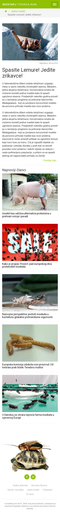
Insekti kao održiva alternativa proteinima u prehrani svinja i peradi (26, 215)
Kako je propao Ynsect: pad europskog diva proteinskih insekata (27, 265)
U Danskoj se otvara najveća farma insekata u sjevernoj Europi (28, 416)
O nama (30, 494)
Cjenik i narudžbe (16, 489)
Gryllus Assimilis (20, 485)
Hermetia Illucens (39, 485)
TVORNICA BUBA (19, 4)
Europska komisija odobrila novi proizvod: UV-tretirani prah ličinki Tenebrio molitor (28, 366)
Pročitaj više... (50, 160)
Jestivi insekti (18, 11)
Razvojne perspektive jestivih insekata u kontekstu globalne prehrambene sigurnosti (27, 316)
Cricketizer (47, 489)
